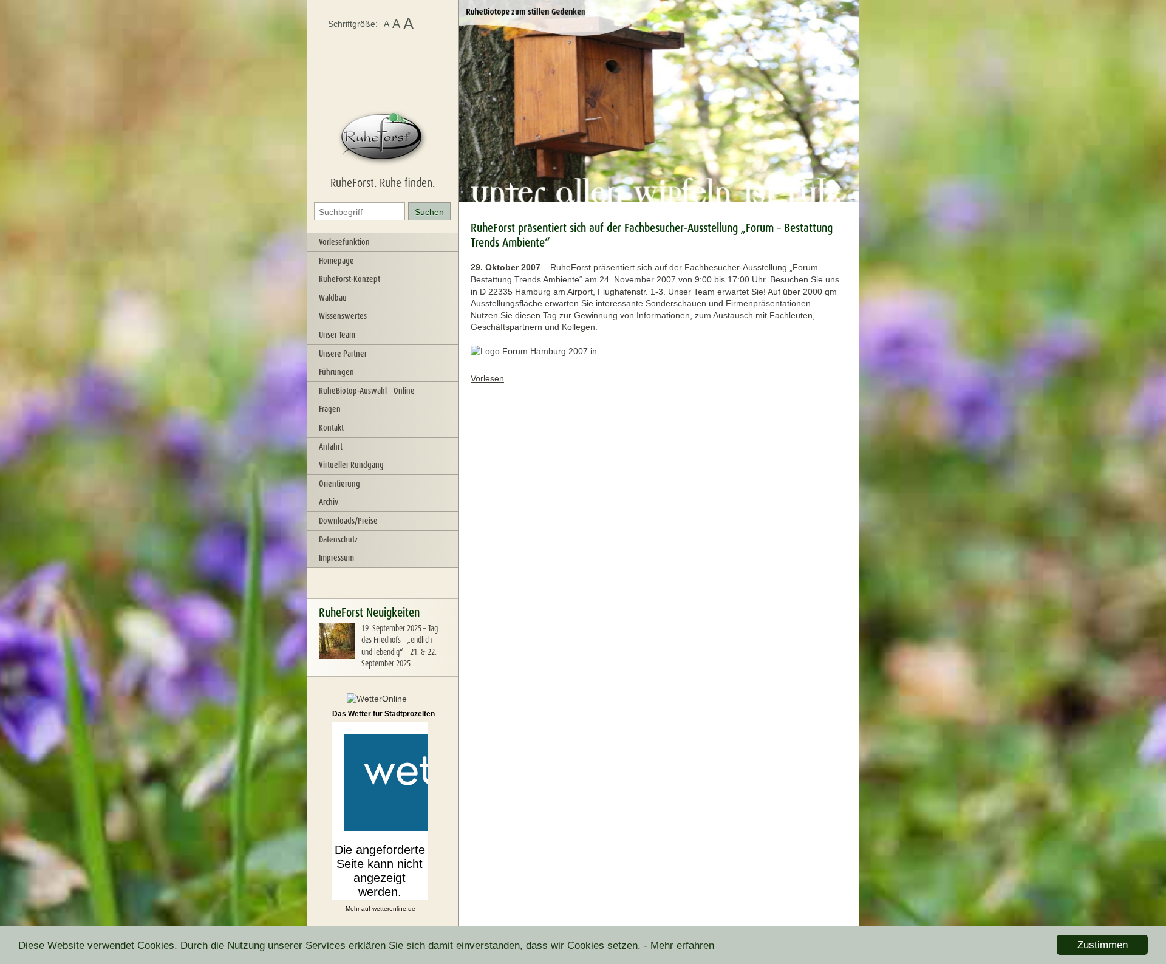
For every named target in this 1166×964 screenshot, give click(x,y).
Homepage (336, 260)
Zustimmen (1102, 945)
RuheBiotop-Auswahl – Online (367, 390)
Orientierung (339, 483)
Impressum (336, 557)
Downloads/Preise (348, 520)
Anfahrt (331, 446)
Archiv (328, 501)
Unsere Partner (343, 353)
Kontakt (331, 427)
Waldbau (333, 297)
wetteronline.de (393, 908)
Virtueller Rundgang (351, 464)
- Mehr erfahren (679, 945)
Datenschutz (338, 539)
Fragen (330, 408)
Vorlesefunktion (344, 241)
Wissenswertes (343, 315)
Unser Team (337, 334)
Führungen (336, 371)
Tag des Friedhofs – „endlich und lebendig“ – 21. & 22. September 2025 (399, 646)
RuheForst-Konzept (349, 278)
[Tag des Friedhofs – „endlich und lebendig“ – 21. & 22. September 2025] (337, 656)
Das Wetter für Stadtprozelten (383, 713)
